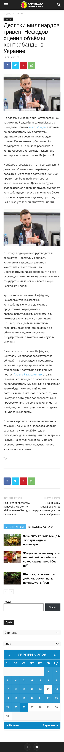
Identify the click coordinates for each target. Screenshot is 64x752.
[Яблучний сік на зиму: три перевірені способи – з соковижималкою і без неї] (12, 557)
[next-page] (11, 592)
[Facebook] (7, 65)
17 (7, 698)
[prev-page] (6, 592)
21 (40, 698)
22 (48, 698)
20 (32, 698)
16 (56, 689)
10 (7, 689)
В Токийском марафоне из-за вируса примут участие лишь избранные (46, 508)
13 (32, 689)
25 (15, 707)
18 (15, 698)
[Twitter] (15, 65)
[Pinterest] (23, 65)
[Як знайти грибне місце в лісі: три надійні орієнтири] (12, 540)
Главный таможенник (28, 374)
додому (8, 13)
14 (40, 689)
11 (15, 689)
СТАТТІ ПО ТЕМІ (15, 526)
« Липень (12, 725)
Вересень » (50, 725)
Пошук (7, 601)
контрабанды (37, 127)
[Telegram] (36, 747)
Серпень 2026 (32, 654)
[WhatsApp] (31, 65)
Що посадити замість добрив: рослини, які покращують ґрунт (39, 578)
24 (7, 707)
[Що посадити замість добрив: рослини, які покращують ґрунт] (12, 578)
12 (23, 689)
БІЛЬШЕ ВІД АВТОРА (40, 526)
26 (23, 707)
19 (23, 698)
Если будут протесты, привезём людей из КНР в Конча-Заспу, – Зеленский (17, 508)
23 (56, 698)
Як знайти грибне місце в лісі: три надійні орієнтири (41, 540)
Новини (19, 13)
